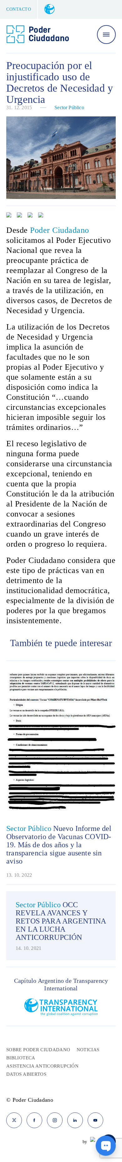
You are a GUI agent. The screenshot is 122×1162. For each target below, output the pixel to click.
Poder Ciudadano (59, 230)
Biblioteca (20, 1057)
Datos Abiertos (26, 1074)
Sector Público (69, 107)
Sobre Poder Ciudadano (38, 1049)
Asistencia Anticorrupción (42, 1065)
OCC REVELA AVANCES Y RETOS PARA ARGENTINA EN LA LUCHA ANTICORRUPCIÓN (61, 921)
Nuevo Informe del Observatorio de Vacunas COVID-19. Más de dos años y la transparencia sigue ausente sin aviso (59, 844)
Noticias (88, 1049)
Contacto (18, 9)
